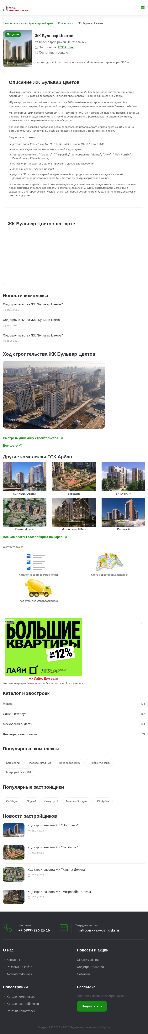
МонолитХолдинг (77, 801)
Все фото (10, 445)
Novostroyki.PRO (19, 974)
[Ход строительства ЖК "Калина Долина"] (13, 874)
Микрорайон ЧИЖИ (18, 772)
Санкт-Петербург (15, 714)
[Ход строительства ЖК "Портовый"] (13, 830)
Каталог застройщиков (23, 1004)
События (83, 974)
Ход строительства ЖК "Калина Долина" (57, 869)
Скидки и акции (88, 960)
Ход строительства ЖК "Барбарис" (53, 847)
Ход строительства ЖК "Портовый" (53, 825)
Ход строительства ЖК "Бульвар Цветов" (33, 304)
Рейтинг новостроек (21, 1011)
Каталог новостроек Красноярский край (28, 23)
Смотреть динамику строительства (30, 438)
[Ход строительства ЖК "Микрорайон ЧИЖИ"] (13, 897)
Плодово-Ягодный (39, 763)
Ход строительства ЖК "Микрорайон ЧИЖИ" (60, 892)
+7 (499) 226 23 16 (34, 930)
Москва (8, 704)
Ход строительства (90, 967)
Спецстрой (51, 801)
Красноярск (65, 23)
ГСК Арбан (66, 47)
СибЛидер (12, 801)
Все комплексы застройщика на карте (32, 537)
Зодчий (31, 801)
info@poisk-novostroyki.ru (97, 930)
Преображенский (70, 763)
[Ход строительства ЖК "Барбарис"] (13, 852)
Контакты (13, 960)
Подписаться (92, 1006)
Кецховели (13, 763)
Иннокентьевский (99, 763)
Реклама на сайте (19, 967)
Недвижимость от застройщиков (90, 1027)
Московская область (17, 724)
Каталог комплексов (21, 996)
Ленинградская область (20, 734)
